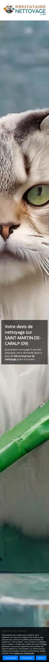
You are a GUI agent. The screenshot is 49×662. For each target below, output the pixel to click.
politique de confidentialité (24, 653)
